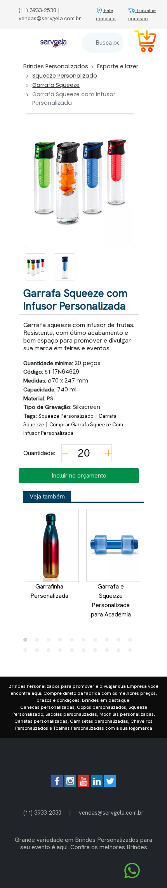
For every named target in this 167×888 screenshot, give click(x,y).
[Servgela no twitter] (110, 785)
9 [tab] (120, 642)
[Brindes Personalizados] (53, 42)
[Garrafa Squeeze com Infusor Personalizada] (35, 266)
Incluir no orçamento (79, 475)
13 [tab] (50, 652)
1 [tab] (27, 642)
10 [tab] (132, 642)
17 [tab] (97, 652)
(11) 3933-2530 (42, 812)
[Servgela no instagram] (70, 785)
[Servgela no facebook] (57, 785)
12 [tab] (39, 652)
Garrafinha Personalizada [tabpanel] (49, 591)
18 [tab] (109, 652)
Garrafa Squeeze (56, 85)
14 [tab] (62, 652)
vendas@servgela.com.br (111, 812)
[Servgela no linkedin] (97, 785)
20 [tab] (132, 652)
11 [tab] (27, 652)
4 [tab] (62, 642)
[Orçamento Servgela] (141, 42)
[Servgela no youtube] (83, 785)
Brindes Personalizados (55, 66)
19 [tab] (120, 652)
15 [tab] (74, 652)
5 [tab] (74, 642)
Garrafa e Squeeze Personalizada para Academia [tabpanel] (111, 600)
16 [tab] (85, 652)
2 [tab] (39, 642)
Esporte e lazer (117, 66)
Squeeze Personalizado (64, 76)
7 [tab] (97, 642)
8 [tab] (109, 642)
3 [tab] (50, 642)
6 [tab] (85, 642)
